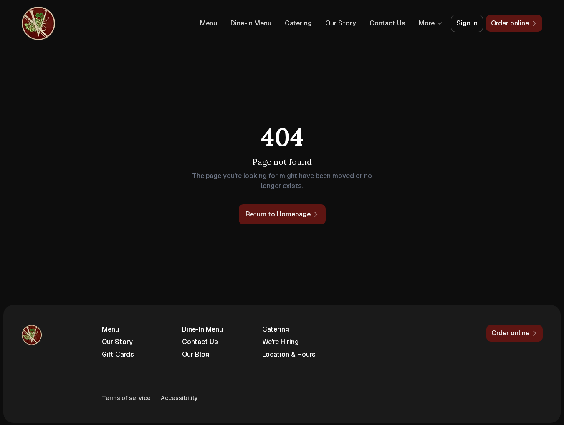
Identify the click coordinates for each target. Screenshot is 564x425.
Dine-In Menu (250, 23)
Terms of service (126, 398)
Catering (298, 23)
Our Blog (196, 354)
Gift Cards (118, 354)
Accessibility (179, 398)
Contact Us (387, 23)
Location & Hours (289, 354)
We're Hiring (280, 341)
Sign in (467, 23)
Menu (208, 23)
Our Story (340, 23)
